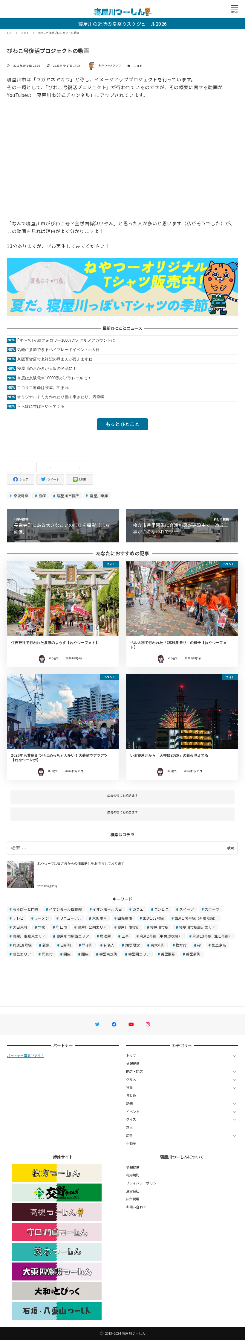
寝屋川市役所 (67, 495)
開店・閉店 (134, 1071)
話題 (129, 1103)
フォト (138, 66)
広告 (129, 1135)
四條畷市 (124, 918)
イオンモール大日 (107, 909)
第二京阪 (219, 944)
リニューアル (71, 918)
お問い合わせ (136, 1206)
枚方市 (181, 944)
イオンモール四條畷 (65, 909)
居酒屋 (105, 936)
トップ (131, 1055)
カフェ (138, 909)
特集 (129, 1087)
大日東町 (20, 927)
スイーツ (186, 909)
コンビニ (161, 909)
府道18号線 (22, 944)
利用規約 (133, 1174)
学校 (41, 927)
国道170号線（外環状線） (196, 918)
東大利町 (157, 944)
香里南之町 (108, 953)
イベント (133, 1111)
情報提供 (133, 1063)
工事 (125, 936)
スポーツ (212, 909)
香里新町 (193, 953)
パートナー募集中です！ (25, 1055)
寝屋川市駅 (159, 927)
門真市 (47, 953)
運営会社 (133, 1191)
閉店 (67, 953)
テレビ (18, 918)
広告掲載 (133, 1198)
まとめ (131, 1095)
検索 (230, 847)
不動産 (131, 1143)
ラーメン (41, 918)
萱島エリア (22, 953)
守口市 (61, 927)
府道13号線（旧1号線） (212, 936)
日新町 (65, 944)
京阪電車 (20, 495)
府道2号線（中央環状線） (161, 936)
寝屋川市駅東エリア (29, 936)
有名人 (108, 944)
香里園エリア (139, 953)
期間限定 (132, 944)
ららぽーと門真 (26, 909)
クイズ (131, 1119)
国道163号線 (153, 918)
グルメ (131, 1079)
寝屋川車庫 (98, 495)
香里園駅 (168, 953)
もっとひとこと (122, 424)
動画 (42, 495)
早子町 (87, 944)
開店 (85, 953)
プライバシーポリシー (143, 1183)
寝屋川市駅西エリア (72, 936)
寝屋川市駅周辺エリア (197, 927)
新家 (46, 944)
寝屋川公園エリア (92, 927)
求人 (129, 1127)
